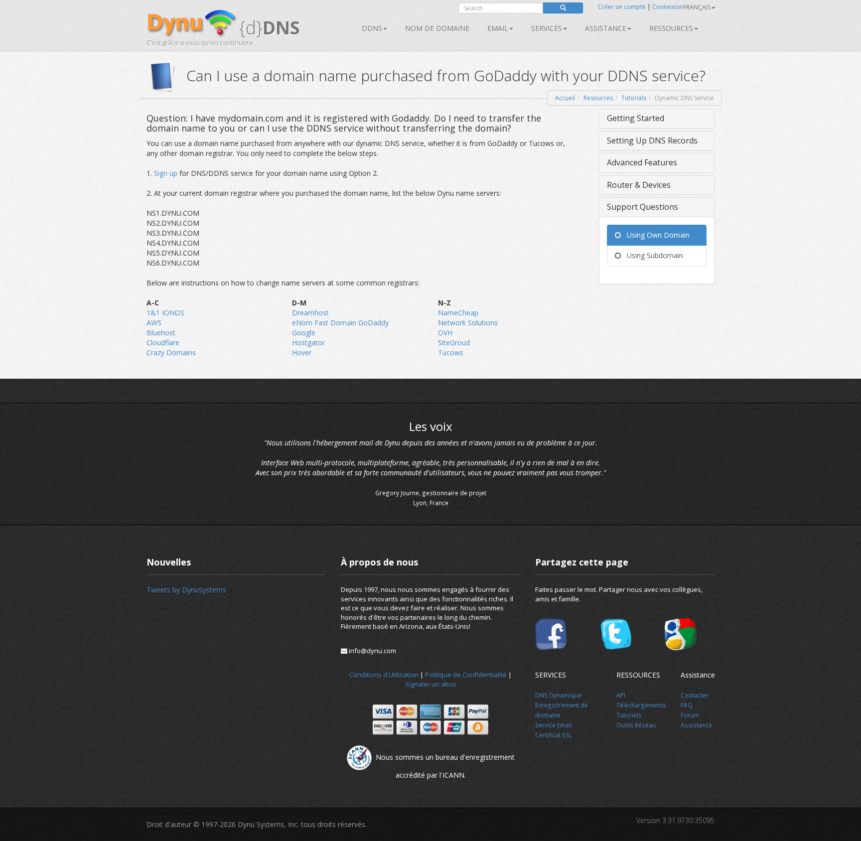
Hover (301, 352)
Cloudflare (162, 342)
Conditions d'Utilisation (384, 674)
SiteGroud (454, 342)
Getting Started (635, 118)
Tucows (450, 352)
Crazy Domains (171, 352)
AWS (153, 322)
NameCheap (458, 312)
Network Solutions (468, 322)
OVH (445, 332)
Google (303, 332)
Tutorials (633, 98)
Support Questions (642, 206)
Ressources (671, 28)
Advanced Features (642, 162)
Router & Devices (639, 184)
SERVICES (546, 28)
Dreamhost (310, 312)
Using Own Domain (655, 235)
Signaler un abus (430, 684)
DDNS (372, 28)
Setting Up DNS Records (652, 140)
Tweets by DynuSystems (186, 589)
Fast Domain (336, 322)
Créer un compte (622, 6)
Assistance (605, 28)
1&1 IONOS (165, 312)
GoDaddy (373, 322)
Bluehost (160, 332)
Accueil (565, 98)
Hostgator (308, 342)
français (697, 7)
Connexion (667, 6)
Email (497, 28)
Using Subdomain (652, 255)
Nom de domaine (437, 28)
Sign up (165, 173)
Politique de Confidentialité (466, 674)
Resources (598, 98)
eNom (303, 322)
